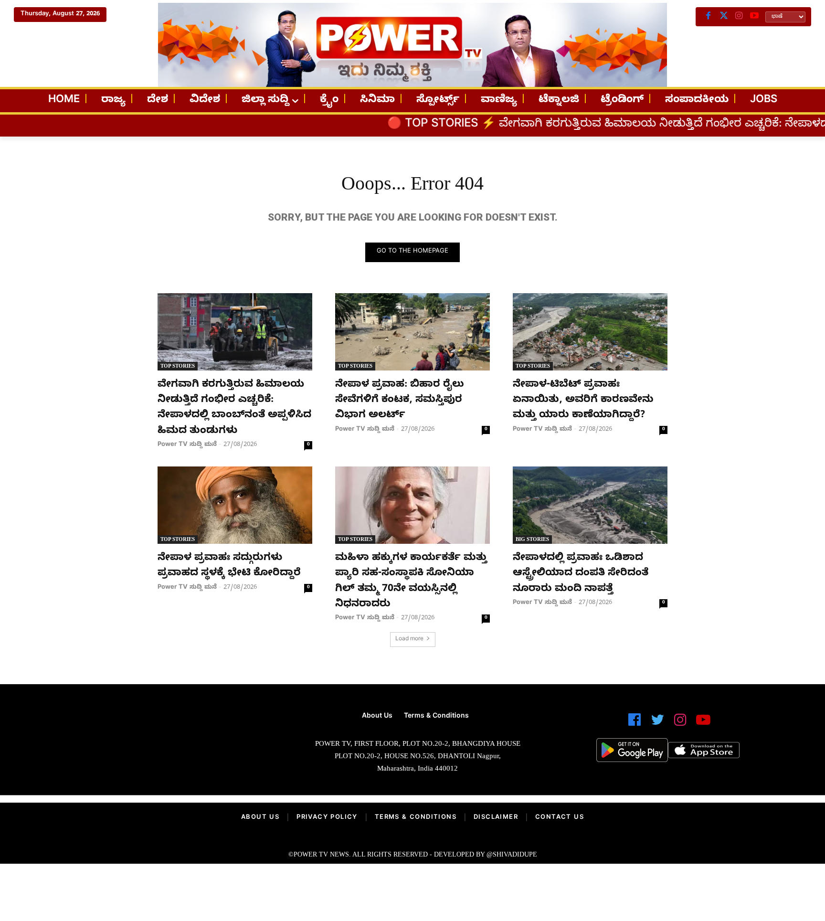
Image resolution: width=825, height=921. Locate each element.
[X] (724, 17)
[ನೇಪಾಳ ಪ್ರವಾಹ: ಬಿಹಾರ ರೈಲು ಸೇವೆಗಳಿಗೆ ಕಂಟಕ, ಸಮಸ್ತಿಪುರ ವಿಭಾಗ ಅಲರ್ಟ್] (412, 332)
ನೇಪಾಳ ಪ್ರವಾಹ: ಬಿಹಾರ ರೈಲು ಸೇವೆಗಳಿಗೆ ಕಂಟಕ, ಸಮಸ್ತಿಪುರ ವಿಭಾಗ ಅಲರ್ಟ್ (399, 401)
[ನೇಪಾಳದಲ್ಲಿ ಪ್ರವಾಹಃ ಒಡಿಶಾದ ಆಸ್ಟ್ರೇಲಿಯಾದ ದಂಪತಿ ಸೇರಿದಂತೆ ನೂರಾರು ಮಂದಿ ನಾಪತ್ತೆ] (590, 505)
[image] (156, 746)
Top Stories (177, 366)
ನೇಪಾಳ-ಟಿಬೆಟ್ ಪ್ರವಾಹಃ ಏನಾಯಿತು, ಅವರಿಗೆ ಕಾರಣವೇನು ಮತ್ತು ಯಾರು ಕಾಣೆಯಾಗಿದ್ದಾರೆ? (583, 401)
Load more (409, 640)
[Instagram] (739, 17)
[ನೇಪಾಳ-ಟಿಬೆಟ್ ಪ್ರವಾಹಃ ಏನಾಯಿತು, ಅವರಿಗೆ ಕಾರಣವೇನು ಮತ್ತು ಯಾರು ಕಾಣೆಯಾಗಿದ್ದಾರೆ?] (590, 332)
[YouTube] (754, 17)
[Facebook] (708, 17)
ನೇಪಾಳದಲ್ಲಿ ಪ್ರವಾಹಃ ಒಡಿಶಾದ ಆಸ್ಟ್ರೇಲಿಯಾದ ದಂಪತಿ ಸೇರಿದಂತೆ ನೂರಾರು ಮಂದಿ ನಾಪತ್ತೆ (580, 574)
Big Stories (532, 539)
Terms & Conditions (415, 818)
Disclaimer (496, 818)
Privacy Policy (327, 818)
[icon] (634, 724)
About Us (260, 818)
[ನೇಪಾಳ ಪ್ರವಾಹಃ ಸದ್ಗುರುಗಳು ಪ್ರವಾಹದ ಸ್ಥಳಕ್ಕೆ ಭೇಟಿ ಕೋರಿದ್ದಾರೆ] (235, 505)
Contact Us (559, 818)
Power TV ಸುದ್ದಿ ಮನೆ (187, 445)
